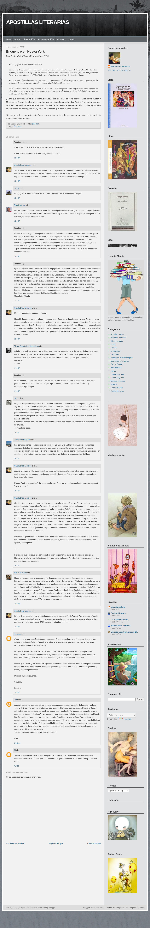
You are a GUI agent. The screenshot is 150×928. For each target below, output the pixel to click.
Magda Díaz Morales (22, 165)
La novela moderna (119, 619)
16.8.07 (17, 432)
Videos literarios (117, 391)
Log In (72, 39)
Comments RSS (46, 39)
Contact (61, 39)
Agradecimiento (117, 334)
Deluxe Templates (117, 907)
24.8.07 (17, 604)
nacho (16, 398)
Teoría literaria (117, 388)
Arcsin (142, 907)
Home (8, 39)
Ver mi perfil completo (119, 70)
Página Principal (56, 843)
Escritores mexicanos (120, 361)
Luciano (17, 634)
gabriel (16, 188)
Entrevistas (115, 351)
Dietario (114, 348)
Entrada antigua (94, 843)
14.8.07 (17, 368)
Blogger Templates (91, 907)
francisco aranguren (22, 440)
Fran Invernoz (20, 205)
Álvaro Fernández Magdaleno (26, 346)
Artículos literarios (118, 338)
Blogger (52, 907)
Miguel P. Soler (20, 573)
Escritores (18, 126)
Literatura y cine (117, 378)
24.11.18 (17, 743)
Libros (113, 371)
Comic (113, 344)
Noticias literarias (118, 381)
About (17, 39)
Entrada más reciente (15, 843)
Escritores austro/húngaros (122, 358)
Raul (16, 700)
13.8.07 (17, 158)
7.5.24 (16, 766)
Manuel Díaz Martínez (120, 626)
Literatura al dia (118, 607)
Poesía (114, 384)
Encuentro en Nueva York (25, 51)
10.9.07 (17, 692)
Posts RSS (29, 39)
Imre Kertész (116, 368)
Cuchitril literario (118, 613)
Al (15, 750)
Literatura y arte (117, 374)
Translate (128, 719)
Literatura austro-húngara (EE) (124, 632)
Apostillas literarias (37, 22)
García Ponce (116, 364)
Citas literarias (117, 341)
